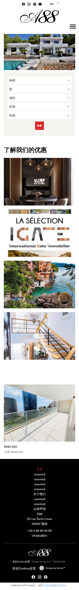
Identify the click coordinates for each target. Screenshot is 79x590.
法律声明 (39, 508)
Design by (55, 568)
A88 (39, 513)
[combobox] (39, 80)
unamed (39, 498)
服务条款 (62, 585)
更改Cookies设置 (21, 561)
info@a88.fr (39, 535)
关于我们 (39, 494)
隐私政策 (48, 585)
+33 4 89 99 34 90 (39, 530)
